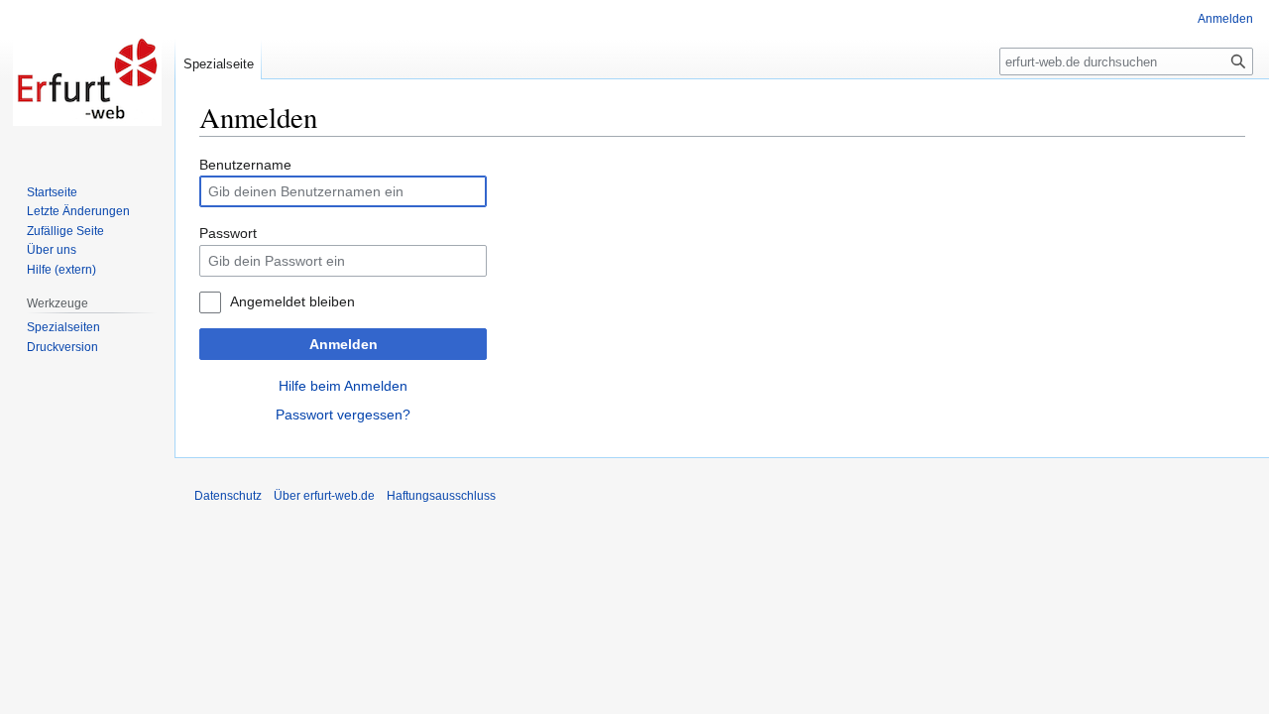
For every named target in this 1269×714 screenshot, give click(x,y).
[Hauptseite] (87, 79)
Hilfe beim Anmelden (343, 386)
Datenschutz (228, 496)
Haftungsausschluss (441, 496)
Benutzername (245, 165)
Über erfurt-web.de (324, 496)
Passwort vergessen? (343, 414)
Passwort (228, 233)
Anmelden (343, 344)
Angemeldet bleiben (292, 301)
